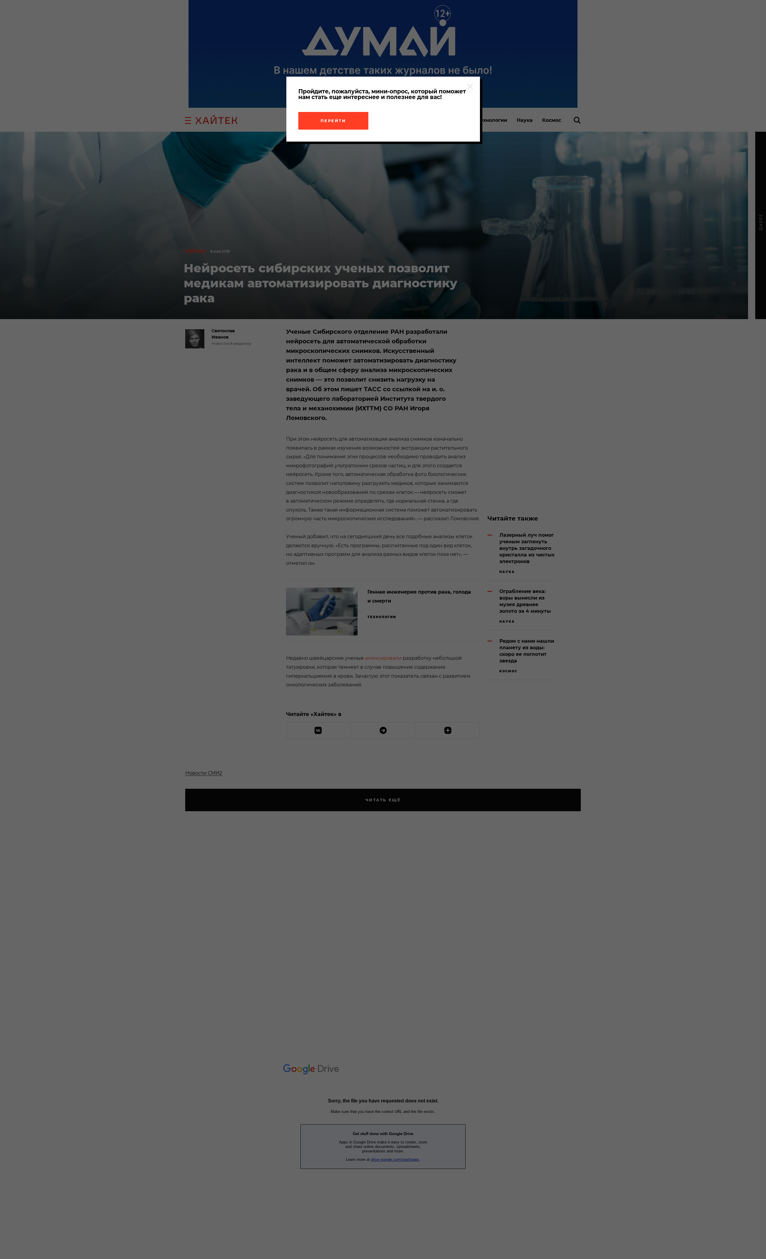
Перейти (333, 120)
